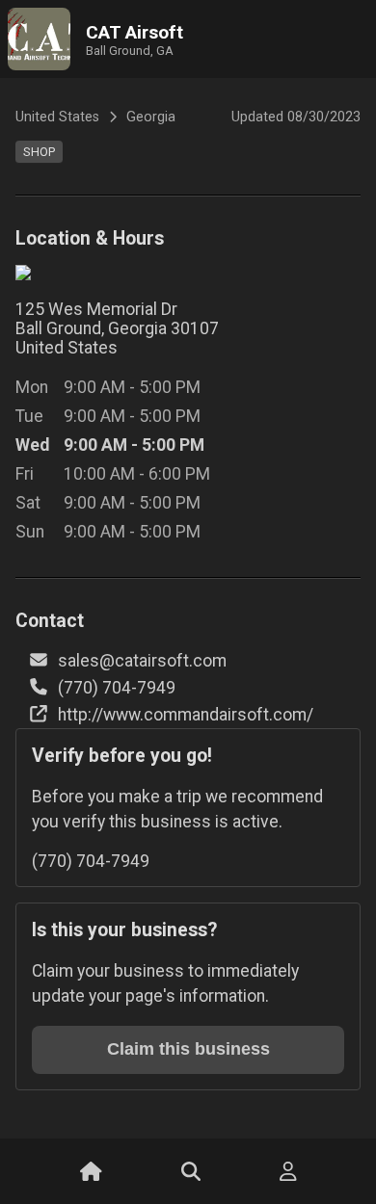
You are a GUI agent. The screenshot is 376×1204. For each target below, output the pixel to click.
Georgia (150, 117)
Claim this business (188, 1049)
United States (57, 117)
